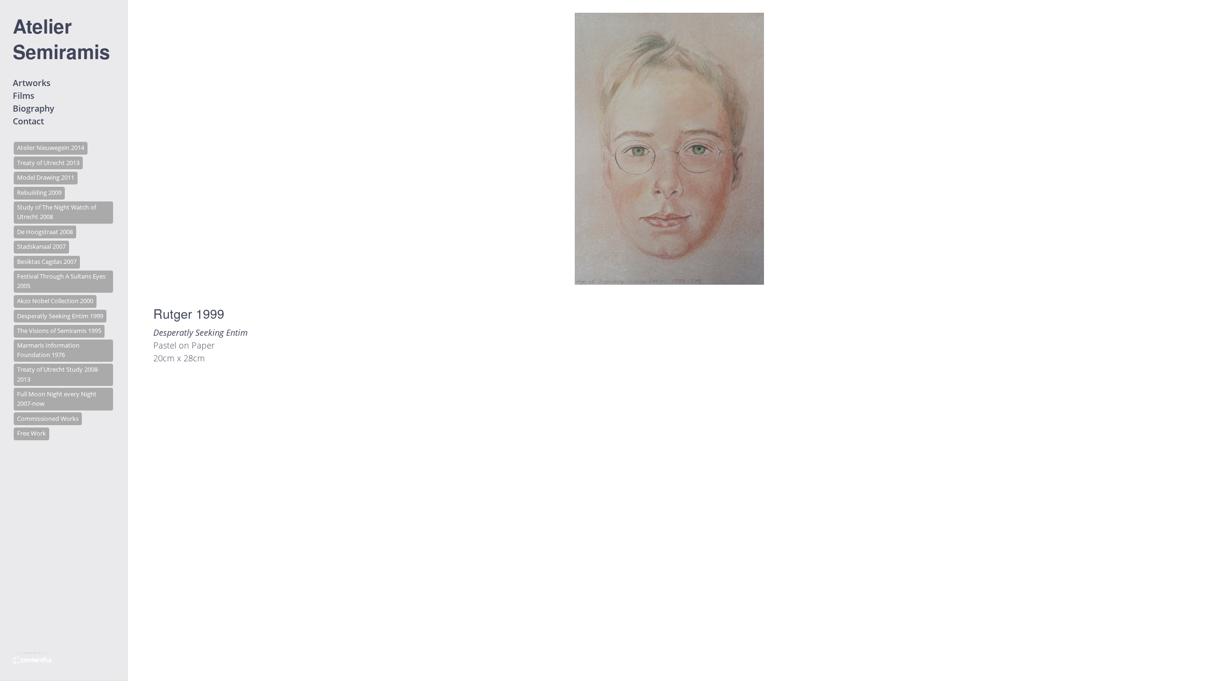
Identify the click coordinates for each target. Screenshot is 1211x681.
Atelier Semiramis (61, 38)
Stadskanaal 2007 (41, 247)
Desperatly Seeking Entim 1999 (60, 316)
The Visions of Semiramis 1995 (59, 331)
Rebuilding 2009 (39, 193)
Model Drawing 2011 (45, 178)
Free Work (31, 433)
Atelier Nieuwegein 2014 (50, 148)
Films (24, 95)
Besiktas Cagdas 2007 (47, 262)
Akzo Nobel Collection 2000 (55, 301)
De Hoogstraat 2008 (45, 232)
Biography (33, 108)
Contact (28, 121)
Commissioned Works (48, 419)
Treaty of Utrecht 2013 (48, 163)
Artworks (32, 82)
